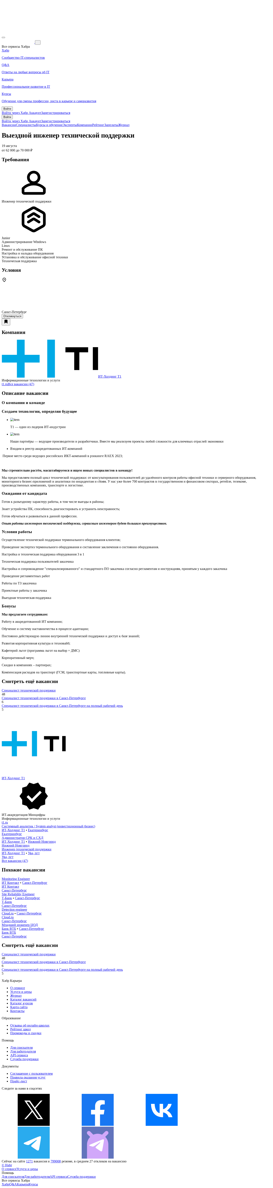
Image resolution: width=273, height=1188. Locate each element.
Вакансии (9, 125)
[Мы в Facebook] (98, 1124)
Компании (84, 125)
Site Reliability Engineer (18, 894)
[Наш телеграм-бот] (98, 1157)
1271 (29, 1161)
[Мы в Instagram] (226, 1124)
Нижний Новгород (42, 841)
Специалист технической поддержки (29, 690)
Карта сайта (19, 1007)
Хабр (5, 1184)
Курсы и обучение (49, 125)
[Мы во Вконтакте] (162, 1124)
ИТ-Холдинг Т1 (109, 376)
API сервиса (19, 1055)
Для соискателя (21, 1047)
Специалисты (26, 125)
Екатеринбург (38, 830)
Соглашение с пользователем (31, 1073)
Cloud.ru (8, 913)
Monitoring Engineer (16, 879)
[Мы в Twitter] (34, 1124)
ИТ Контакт (10, 883)
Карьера (23, 1184)
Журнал (123, 125)
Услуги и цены (21, 992)
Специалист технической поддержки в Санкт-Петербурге (44, 698)
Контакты (17, 1011)
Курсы (33, 1184)
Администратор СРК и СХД (22, 838)
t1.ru (5, 384)
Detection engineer (14, 909)
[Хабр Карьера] (18, 42)
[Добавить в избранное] (6, 321)
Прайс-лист (18, 1081)
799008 (56, 1161)
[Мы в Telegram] (34, 1157)
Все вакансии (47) (21, 384)
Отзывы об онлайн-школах (29, 1025)
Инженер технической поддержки (26, 849)
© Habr (7, 1165)
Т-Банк (7, 898)
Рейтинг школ (20, 1029)
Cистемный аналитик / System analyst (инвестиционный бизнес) (48, 826)
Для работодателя (23, 1051)
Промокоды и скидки (25, 1033)
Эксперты (69, 125)
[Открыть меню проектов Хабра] (3, 37)
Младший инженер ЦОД (20, 925)
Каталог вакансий (23, 999)
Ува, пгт (34, 853)
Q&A (13, 1184)
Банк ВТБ (9, 929)
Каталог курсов (21, 1003)
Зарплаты (111, 125)
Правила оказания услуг (28, 1077)
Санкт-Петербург (34, 883)
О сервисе (17, 988)
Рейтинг (98, 125)
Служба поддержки (24, 1059)
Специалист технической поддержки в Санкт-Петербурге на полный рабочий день (62, 706)
